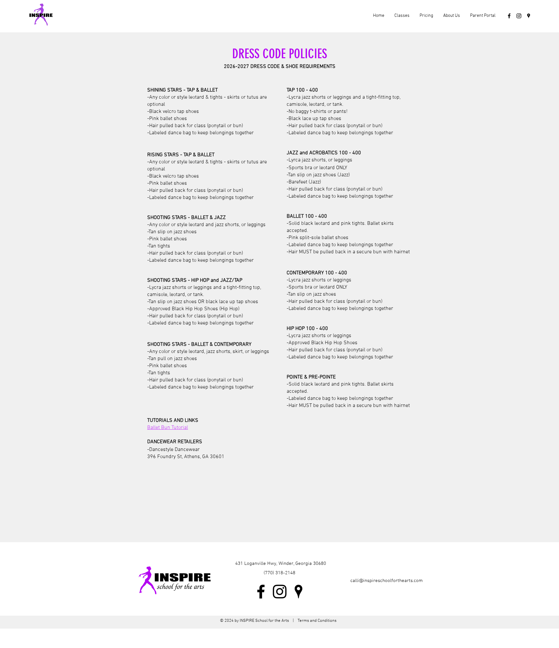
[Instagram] (519, 16)
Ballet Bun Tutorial (167, 427)
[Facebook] (509, 16)
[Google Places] (528, 16)
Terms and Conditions (316, 620)
